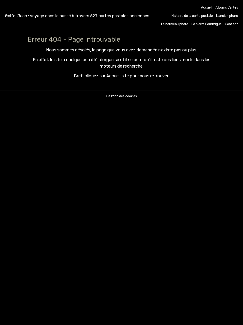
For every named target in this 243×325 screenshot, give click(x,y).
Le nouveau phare (174, 24)
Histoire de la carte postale (192, 16)
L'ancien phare (227, 16)
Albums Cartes (226, 7)
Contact (231, 24)
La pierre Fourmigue (207, 24)
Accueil (206, 7)
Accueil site (117, 76)
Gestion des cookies (121, 96)
